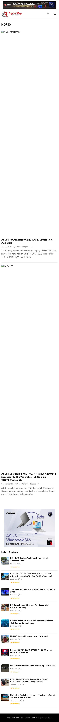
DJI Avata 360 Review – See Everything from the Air (32, 665)
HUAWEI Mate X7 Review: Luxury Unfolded (29, 636)
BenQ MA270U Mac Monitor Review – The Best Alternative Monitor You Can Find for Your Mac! (31, 575)
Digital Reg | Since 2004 (24, 718)
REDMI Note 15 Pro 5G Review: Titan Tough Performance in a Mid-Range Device (29, 680)
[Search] (48, 13)
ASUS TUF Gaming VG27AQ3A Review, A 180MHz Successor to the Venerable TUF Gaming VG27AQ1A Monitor (28, 476)
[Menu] (55, 14)
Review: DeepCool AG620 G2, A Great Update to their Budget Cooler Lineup (31, 621)
